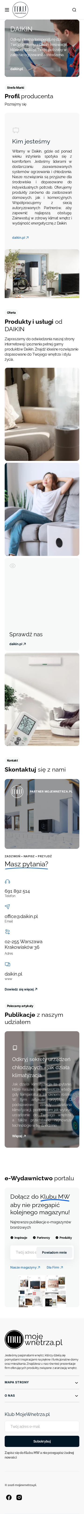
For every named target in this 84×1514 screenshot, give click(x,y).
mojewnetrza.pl (25, 1485)
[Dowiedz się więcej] (42, 814)
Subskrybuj (42, 1441)
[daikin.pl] (42, 48)
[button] (7, 10)
